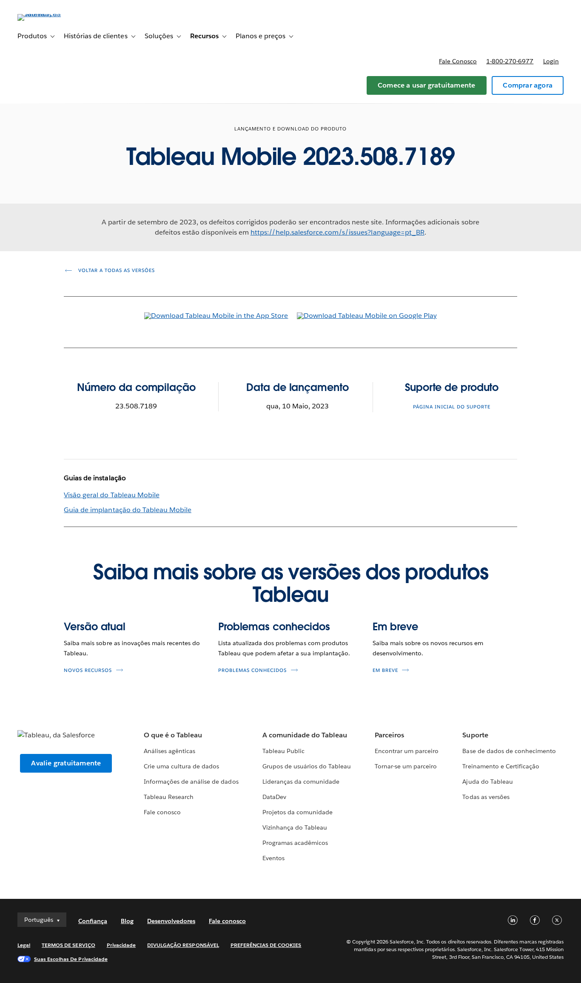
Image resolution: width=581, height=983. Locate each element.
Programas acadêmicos (295, 843)
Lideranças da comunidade (300, 781)
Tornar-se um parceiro (406, 766)
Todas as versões (485, 797)
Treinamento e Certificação (500, 766)
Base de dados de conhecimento (509, 751)
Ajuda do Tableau (487, 781)
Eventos (273, 858)
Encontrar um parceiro (407, 751)
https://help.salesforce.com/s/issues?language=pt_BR (337, 232)
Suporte (475, 735)
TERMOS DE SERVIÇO (68, 945)
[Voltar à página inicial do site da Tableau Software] (49, 13)
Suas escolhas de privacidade (71, 959)
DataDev (274, 797)
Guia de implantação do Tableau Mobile (127, 509)
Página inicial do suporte (451, 407)
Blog (127, 921)
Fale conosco (458, 61)
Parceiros (389, 735)
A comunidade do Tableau (304, 735)
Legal (23, 945)
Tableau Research (169, 797)
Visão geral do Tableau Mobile (111, 494)
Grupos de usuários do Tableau (306, 766)
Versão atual (94, 626)
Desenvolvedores (171, 921)
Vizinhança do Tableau (294, 827)
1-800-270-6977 (509, 61)
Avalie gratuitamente (66, 763)
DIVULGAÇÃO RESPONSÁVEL (183, 945)
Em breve (395, 626)
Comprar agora (528, 85)
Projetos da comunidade (297, 812)
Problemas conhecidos (274, 626)
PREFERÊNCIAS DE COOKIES (266, 945)
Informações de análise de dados (191, 781)
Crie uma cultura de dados (181, 766)
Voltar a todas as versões (116, 270)
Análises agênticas (169, 751)
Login (551, 61)
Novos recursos (88, 670)
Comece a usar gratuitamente (426, 85)
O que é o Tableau (173, 735)
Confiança (92, 921)
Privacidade (121, 945)
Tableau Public (283, 751)
